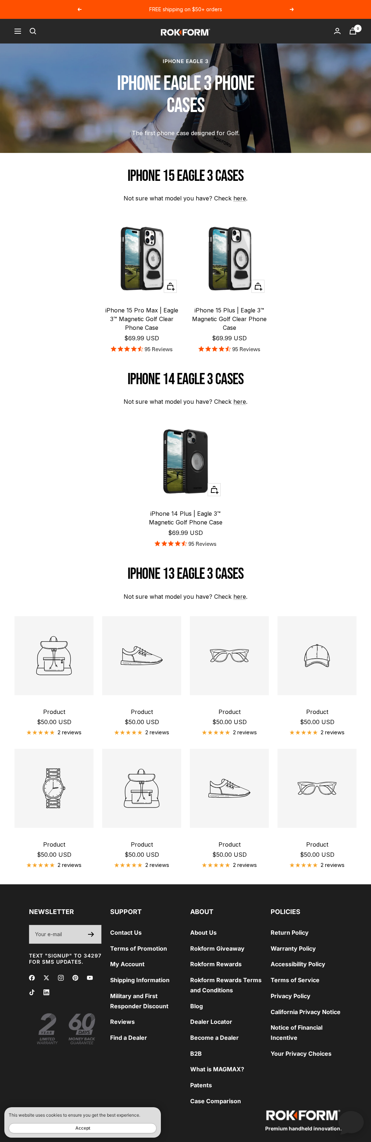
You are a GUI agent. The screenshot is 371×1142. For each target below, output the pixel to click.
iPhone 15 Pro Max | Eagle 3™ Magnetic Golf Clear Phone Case (141, 319)
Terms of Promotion (138, 948)
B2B (196, 1053)
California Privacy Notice (306, 1012)
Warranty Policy (293, 948)
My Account (127, 964)
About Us (203, 932)
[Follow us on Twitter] (46, 978)
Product (54, 711)
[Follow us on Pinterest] (75, 978)
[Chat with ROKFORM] (351, 1122)
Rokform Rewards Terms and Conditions (226, 985)
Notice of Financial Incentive (296, 1032)
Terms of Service (295, 980)
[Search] (33, 31)
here (239, 198)
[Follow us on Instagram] (61, 978)
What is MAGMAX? (217, 1069)
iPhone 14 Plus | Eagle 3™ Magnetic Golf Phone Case (185, 518)
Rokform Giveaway (217, 948)
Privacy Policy (290, 996)
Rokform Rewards (216, 964)
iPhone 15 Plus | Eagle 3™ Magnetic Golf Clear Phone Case (229, 319)
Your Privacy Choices (301, 1053)
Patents (201, 1085)
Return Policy (290, 932)
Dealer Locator (211, 1021)
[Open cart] (353, 31)
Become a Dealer (214, 1037)
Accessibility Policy (298, 964)
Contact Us (126, 932)
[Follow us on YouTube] (90, 978)
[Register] (91, 934)
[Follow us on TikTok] (32, 992)
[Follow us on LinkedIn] (46, 992)
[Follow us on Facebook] (32, 978)
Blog (196, 1006)
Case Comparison (215, 1101)
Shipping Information (140, 980)
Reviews (122, 1021)
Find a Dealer (128, 1037)
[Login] (337, 31)
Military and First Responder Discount (139, 1001)
